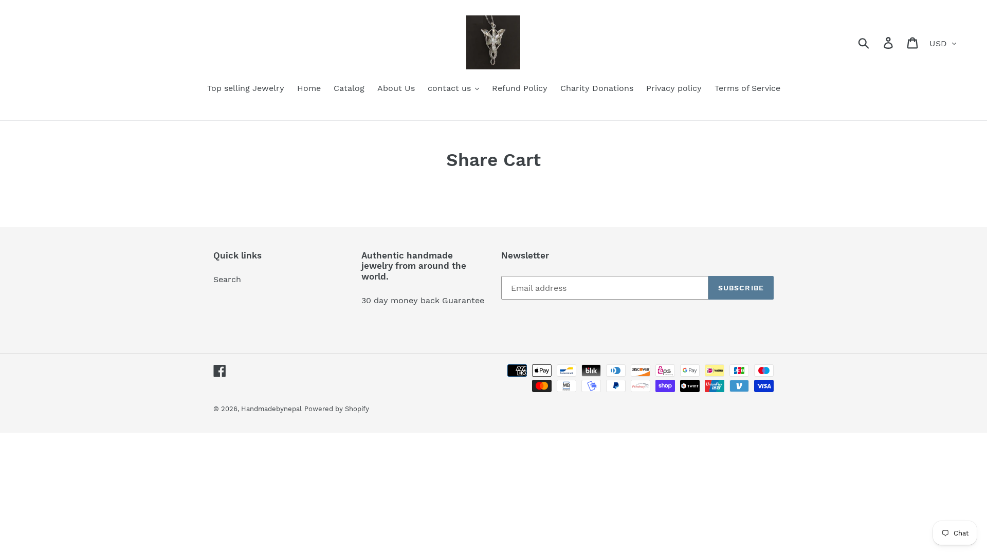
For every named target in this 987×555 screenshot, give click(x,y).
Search (227, 279)
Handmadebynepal (271, 409)
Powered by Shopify (336, 409)
